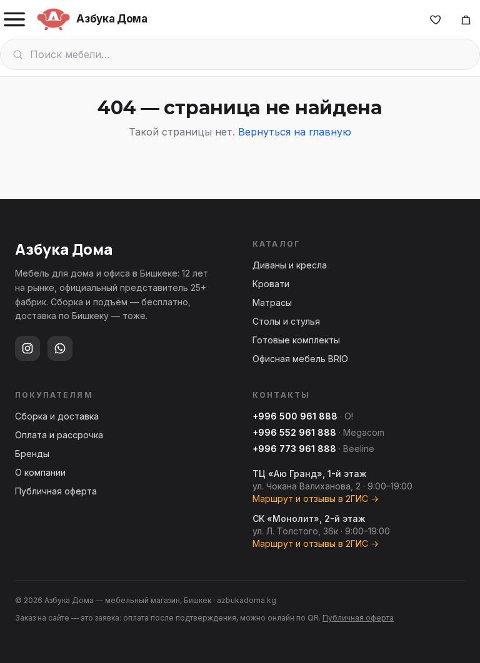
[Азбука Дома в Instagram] (27, 348)
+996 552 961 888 (294, 432)
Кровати (270, 283)
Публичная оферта (56, 491)
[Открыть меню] (14, 19)
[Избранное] (435, 19)
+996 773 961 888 (294, 448)
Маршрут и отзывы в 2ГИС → (315, 498)
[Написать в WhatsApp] (60, 348)
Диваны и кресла (289, 265)
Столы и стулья (286, 321)
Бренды (32, 453)
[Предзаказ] (465, 19)
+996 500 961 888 (295, 416)
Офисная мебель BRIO (300, 358)
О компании (40, 472)
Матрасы (272, 302)
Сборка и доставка (57, 416)
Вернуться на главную (294, 131)
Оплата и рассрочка (59, 435)
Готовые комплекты (296, 340)
